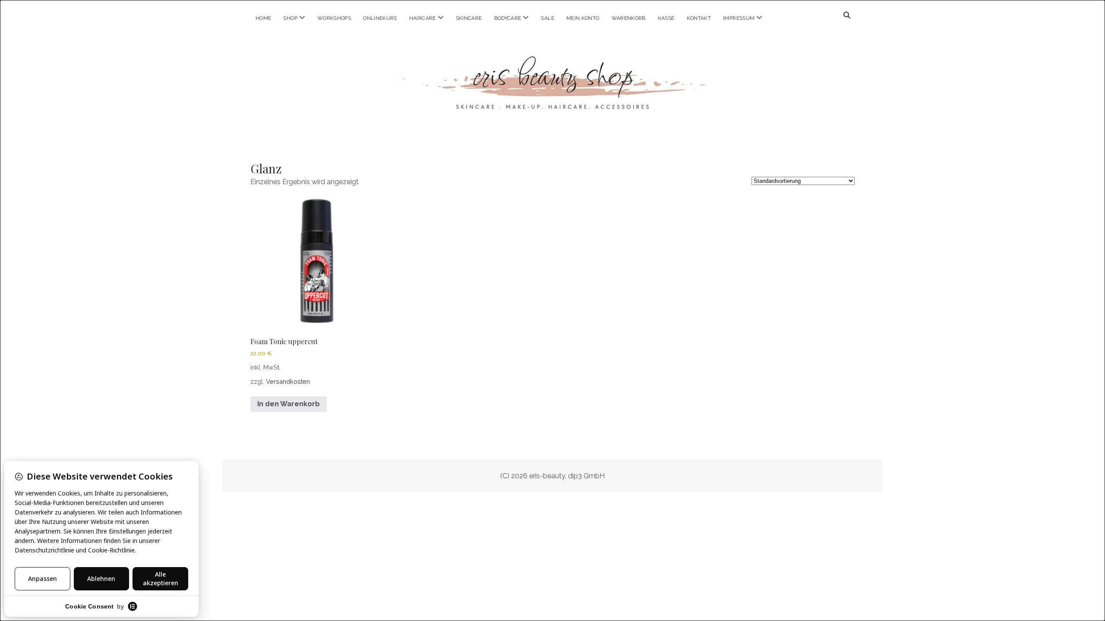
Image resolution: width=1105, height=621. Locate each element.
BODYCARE (507, 18)
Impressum (739, 18)
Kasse (666, 18)
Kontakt (699, 18)
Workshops (334, 18)
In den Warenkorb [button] (288, 404)
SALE (547, 18)
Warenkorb (629, 18)
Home (263, 18)
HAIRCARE (422, 18)
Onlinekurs (380, 18)
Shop (290, 18)
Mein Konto (583, 18)
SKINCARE (469, 18)
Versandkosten (288, 381)
